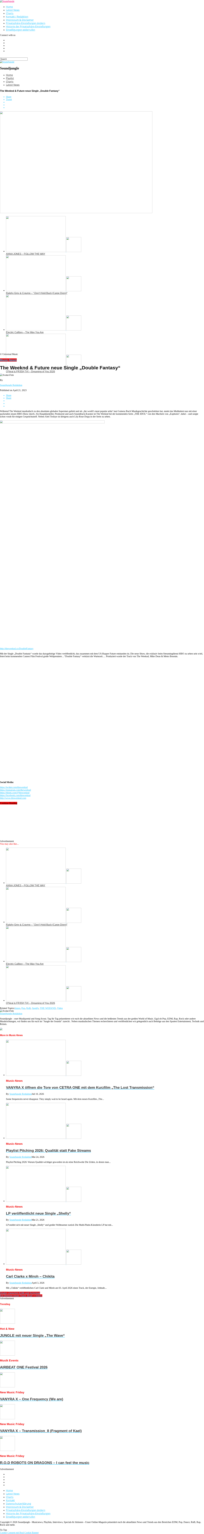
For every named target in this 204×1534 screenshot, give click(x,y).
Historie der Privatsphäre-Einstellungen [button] (28, 26)
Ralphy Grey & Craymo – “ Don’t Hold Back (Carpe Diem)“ (36, 293)
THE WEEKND (48, 1008)
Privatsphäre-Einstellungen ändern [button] (25, 23)
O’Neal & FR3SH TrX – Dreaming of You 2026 (30, 371)
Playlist (10, 78)
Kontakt (10, 1500)
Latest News (13, 10)
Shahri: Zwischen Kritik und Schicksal (20, 1293)
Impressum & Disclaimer (20, 20)
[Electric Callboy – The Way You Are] (43, 329)
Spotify (35, 1008)
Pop (23, 1008)
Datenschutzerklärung (18, 1503)
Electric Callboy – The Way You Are (25, 332)
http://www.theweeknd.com (13, 798)
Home (9, 6)
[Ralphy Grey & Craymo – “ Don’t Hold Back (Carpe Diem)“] (43, 290)
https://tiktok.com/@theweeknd (14, 792)
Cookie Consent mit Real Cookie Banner (19, 1532)
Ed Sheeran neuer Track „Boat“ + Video (21, 1295)
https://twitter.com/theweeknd (14, 787)
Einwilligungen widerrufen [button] (20, 29)
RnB (28, 1008)
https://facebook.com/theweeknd (15, 795)
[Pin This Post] (105, 105)
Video (60, 1008)
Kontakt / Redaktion (17, 16)
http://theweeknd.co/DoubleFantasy (16, 648)
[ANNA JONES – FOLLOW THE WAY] (43, 251)
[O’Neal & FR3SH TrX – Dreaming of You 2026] (43, 1000)
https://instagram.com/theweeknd (15, 790)
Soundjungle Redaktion (11, 385)
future (17, 1008)
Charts (9, 13)
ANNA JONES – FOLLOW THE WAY (25, 254)
